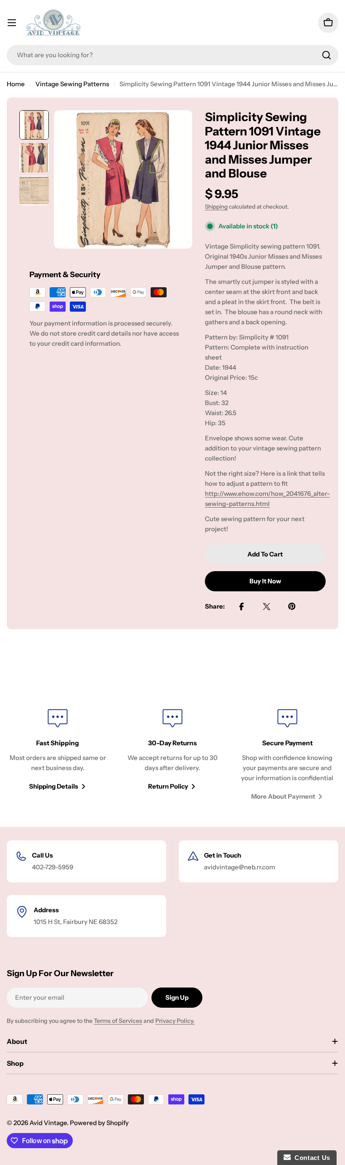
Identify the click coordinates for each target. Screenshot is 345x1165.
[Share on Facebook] (241, 606)
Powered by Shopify (99, 1123)
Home (16, 84)
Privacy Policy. (175, 1021)
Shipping (216, 206)
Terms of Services (118, 1021)
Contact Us (310, 1157)
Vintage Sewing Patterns (72, 84)
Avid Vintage (48, 1123)
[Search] (326, 55)
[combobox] (172, 55)
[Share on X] (267, 606)
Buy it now (265, 581)
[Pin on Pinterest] (292, 606)
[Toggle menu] (12, 23)
